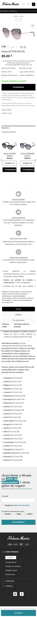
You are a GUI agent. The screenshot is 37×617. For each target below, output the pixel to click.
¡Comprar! (18, 613)
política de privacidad (21, 505)
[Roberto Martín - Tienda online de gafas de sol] (10, 4)
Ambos (30, 514)
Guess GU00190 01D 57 (27, 154)
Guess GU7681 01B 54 (9, 154)
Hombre (8, 514)
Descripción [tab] (5, 128)
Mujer (19, 514)
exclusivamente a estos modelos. (23, 488)
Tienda (16, 16)
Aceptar (18, 309)
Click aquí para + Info (23, 244)
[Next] (32, 33)
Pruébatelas (18, 87)
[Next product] (16, 19)
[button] (23, 4)
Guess (21, 16)
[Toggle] (4, 552)
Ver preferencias (18, 320)
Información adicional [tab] (9, 132)
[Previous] (5, 33)
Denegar (18, 314)
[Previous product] (20, 19)
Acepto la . (17, 505)
